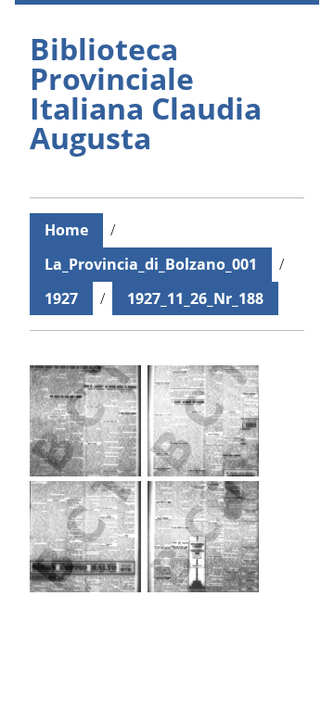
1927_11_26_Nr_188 (195, 298)
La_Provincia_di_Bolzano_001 (151, 264)
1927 (61, 298)
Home (66, 230)
